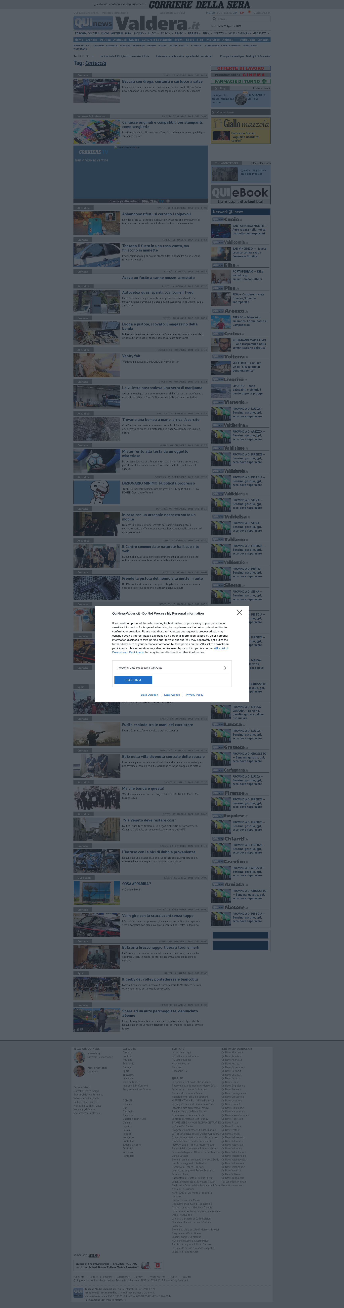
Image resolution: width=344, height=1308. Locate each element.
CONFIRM (133, 680)
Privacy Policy (194, 694)
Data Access (172, 694)
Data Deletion (149, 694)
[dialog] (172, 654)
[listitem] (172, 668)
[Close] (241, 614)
